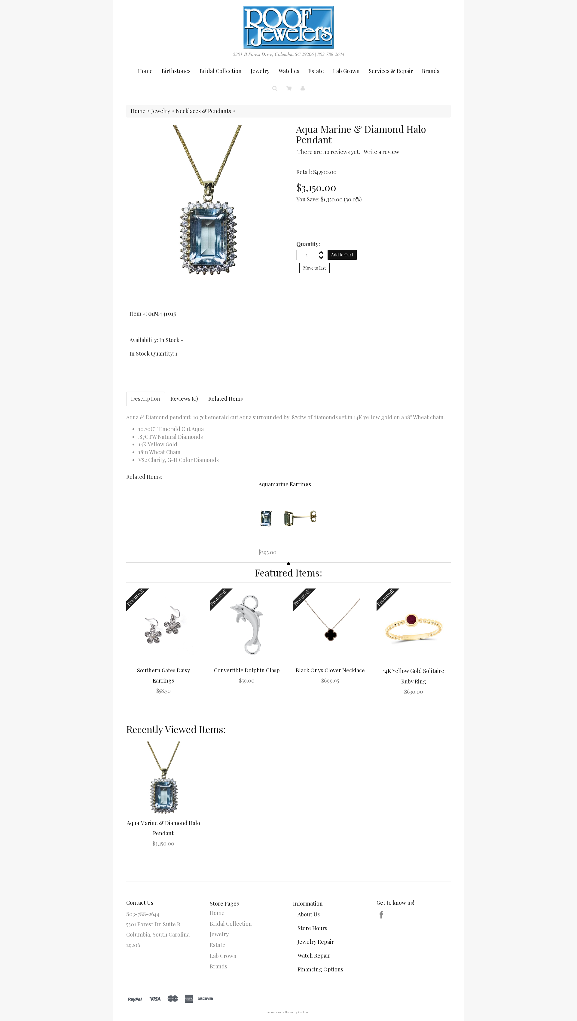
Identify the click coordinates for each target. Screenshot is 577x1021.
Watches (289, 71)
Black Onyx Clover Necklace (330, 670)
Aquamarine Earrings (284, 484)
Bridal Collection (221, 71)
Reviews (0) (184, 398)
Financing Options (320, 969)
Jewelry (260, 71)
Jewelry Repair (316, 941)
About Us (309, 914)
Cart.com (304, 1012)
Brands (430, 71)
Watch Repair (314, 955)
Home (145, 71)
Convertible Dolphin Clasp (247, 670)
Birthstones (176, 71)
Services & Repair (391, 71)
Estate (316, 71)
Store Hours (312, 928)
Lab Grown (346, 71)
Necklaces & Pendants (203, 111)
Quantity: (308, 244)
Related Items (225, 398)
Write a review (381, 151)
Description (145, 398)
